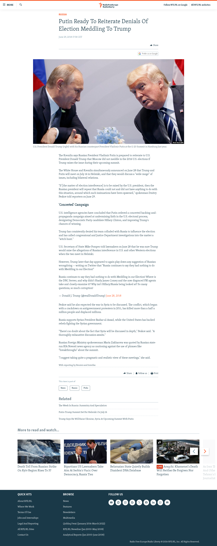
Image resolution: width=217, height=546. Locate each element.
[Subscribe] (167, 502)
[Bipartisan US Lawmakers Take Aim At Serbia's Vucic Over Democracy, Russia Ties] (85, 452)
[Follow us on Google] (132, 502)
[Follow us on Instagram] (125, 502)
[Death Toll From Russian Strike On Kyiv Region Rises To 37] (39, 452)
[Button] (154, 45)
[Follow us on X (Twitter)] (139, 502)
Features (67, 507)
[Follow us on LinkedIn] (153, 502)
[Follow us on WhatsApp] (160, 502)
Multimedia (69, 518)
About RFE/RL (25, 501)
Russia (63, 14)
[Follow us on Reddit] (118, 502)
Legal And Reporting (28, 524)
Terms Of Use (24, 512)
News (66, 501)
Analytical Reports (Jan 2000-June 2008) (84, 535)
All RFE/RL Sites (26, 529)
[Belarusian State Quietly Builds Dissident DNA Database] (131, 452)
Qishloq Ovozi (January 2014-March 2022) (84, 524)
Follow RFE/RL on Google (175, 5)
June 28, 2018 (113, 296)
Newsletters (69, 512)
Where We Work (26, 507)
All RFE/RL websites (201, 5)
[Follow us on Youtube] (111, 502)
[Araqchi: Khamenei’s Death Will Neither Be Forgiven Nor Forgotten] (178, 452)
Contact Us (23, 535)
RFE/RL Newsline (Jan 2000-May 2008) (83, 529)
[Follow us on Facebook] (146, 502)
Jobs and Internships (28, 518)
